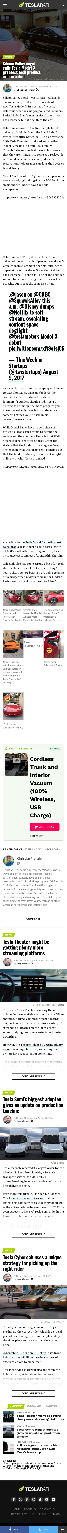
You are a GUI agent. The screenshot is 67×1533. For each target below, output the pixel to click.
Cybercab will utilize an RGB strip (24, 1353)
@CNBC (42, 294)
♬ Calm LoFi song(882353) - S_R (22, 1468)
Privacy (55, 1514)
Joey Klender (23, 963)
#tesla (17, 1465)
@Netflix (18, 312)
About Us (30, 1509)
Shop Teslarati (20, 748)
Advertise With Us (22, 1514)
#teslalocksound (44, 1465)
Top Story (53, 849)
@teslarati (9, 1460)
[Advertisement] (33, 229)
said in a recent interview (27, 1198)
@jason (18, 294)
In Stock (55, 748)
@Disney (29, 306)
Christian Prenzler (26, 89)
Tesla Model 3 (34, 849)
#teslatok (28, 1465)
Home (16, 1509)
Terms (42, 1514)
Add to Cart (47, 827)
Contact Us (47, 1509)
